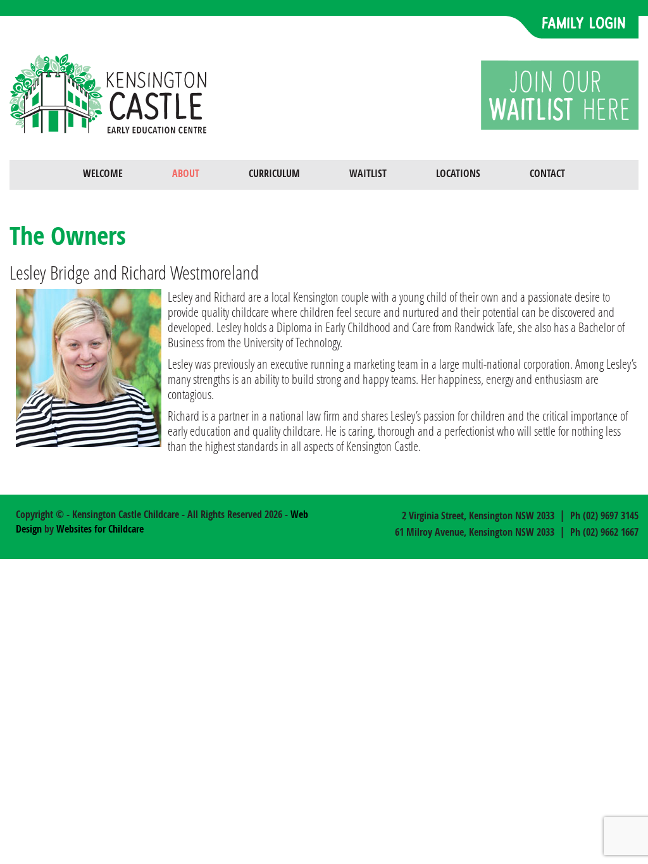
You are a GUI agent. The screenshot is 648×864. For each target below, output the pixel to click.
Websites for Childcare (100, 529)
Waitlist (368, 173)
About (185, 173)
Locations (458, 173)
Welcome (103, 173)
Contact (547, 173)
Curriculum (274, 173)
